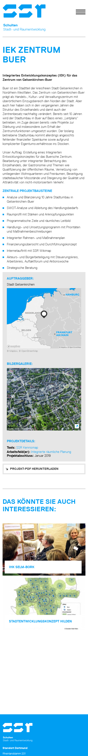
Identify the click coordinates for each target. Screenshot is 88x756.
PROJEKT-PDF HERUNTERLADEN (34, 469)
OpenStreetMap (29, 351)
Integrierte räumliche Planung (51, 452)
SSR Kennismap (27, 447)
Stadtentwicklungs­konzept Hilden (40, 621)
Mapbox (13, 351)
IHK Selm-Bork (21, 567)
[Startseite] (16, 17)
